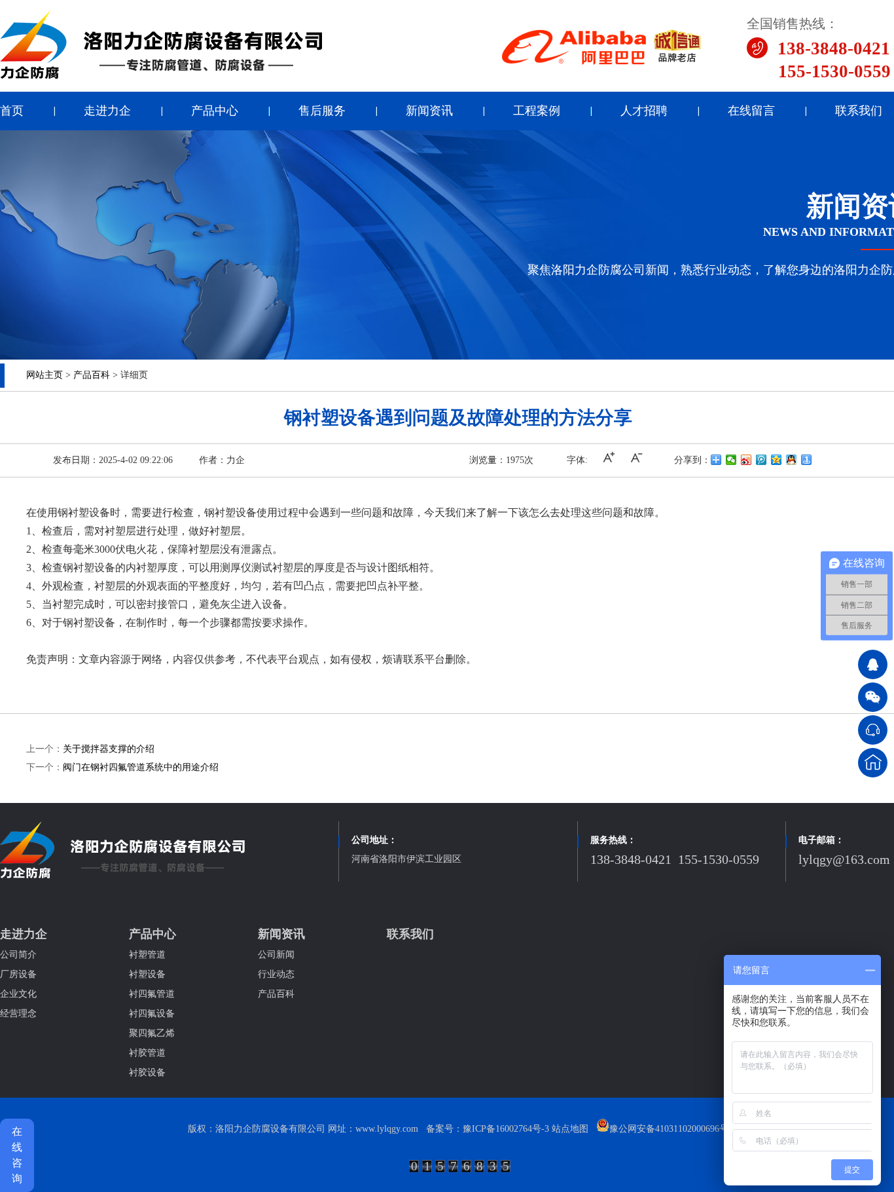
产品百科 (91, 375)
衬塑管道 (147, 954)
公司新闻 (276, 954)
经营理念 (18, 1013)
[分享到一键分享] (806, 460)
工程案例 (536, 110)
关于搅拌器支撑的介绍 (108, 749)
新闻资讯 (429, 110)
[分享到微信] (731, 460)
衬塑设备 (147, 974)
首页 (12, 110)
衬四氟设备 (152, 1013)
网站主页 (44, 375)
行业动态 (276, 974)
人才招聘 (644, 110)
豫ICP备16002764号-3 (506, 1129)
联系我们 (858, 110)
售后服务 (322, 110)
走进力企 (107, 110)
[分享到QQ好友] (791, 460)
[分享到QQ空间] (776, 460)
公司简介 (18, 954)
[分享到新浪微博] (746, 460)
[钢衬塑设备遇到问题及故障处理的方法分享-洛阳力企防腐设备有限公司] (161, 77)
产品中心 (214, 110)
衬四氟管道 (152, 994)
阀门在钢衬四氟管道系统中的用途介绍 (141, 767)
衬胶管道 (147, 1053)
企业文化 (18, 994)
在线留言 (751, 110)
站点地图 (570, 1129)
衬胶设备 (147, 1072)
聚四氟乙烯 (152, 1033)
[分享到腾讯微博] (761, 460)
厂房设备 (18, 974)
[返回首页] (872, 762)
